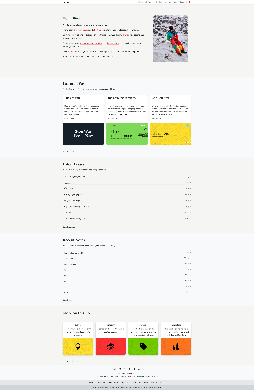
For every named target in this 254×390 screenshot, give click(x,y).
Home (140, 2)
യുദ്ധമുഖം (68, 213)
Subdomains (68, 258)
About (181, 2)
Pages (175, 2)
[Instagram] (119, 369)
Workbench (152, 2)
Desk (161, 2)
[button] (189, 2)
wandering (73, 51)
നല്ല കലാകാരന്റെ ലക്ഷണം (76, 207)
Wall (104, 382)
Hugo (104, 376)
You (65, 281)
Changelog (153, 382)
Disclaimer (162, 382)
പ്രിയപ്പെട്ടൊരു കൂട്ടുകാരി (75, 177)
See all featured (69, 151)
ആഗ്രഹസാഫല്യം (72, 201)
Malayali (168, 2)
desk (71, 35)
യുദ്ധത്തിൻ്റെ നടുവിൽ (74, 219)
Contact (91, 382)
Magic (66, 292)
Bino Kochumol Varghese (125, 373)
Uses (128, 382)
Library (134, 382)
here (112, 56)
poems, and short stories (91, 43)
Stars (66, 287)
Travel (110, 382)
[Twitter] (124, 369)
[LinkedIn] (129, 369)
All (146, 2)
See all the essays (70, 227)
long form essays (81, 30)
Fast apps (67, 183)
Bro (65, 270)
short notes (98, 30)
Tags (139, 382)
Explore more (68, 361)
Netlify (108, 376)
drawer (126, 35)
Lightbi (112, 376)
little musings (113, 43)
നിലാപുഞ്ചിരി (69, 188)
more (117, 376)
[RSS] (138, 369)
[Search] (186, 2)
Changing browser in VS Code (75, 253)
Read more (68, 118)
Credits (145, 382)
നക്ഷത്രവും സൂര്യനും (73, 194)
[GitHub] (134, 369)
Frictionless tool (70, 264)
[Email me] (115, 369)
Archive (116, 382)
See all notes (68, 300)
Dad (65, 275)
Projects (98, 382)
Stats (122, 382)
